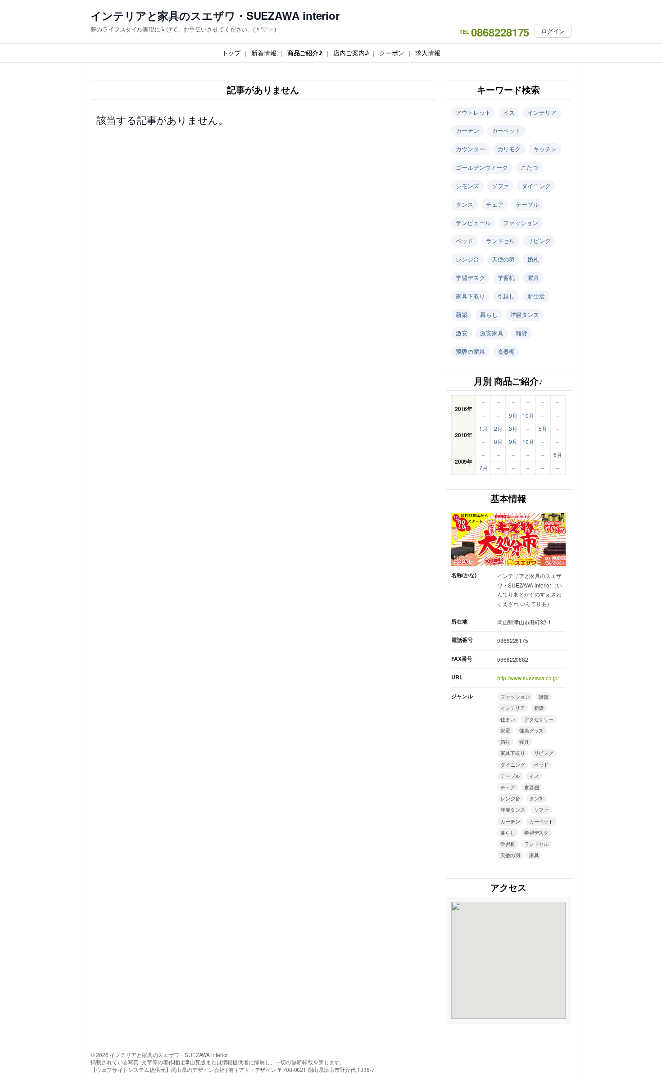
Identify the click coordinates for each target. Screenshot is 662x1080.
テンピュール (473, 222)
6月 (557, 454)
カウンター (470, 149)
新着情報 (264, 52)
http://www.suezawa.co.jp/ (528, 678)
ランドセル (500, 240)
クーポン (391, 52)
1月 (483, 428)
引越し (506, 296)
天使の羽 (503, 259)
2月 (498, 428)
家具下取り (470, 296)
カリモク (509, 149)
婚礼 (533, 259)
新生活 (536, 296)
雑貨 (521, 333)
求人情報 (427, 52)
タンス (464, 204)
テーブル (527, 204)
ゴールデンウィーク (482, 167)
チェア (494, 204)
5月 (543, 428)
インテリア (542, 112)
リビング (539, 240)
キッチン (545, 149)
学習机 (506, 277)
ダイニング (536, 185)
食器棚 (506, 351)
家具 (533, 277)
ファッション (520, 222)
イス (509, 112)
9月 (513, 415)
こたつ (529, 167)
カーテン (467, 130)
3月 (513, 428)
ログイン (553, 31)
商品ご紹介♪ (304, 52)
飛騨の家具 (470, 351)
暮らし (489, 314)
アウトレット (473, 112)
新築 (461, 314)
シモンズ (467, 185)
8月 (498, 441)
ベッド (464, 240)
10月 (528, 415)
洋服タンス (525, 314)
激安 (461, 333)
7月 (483, 467)
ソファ (500, 185)
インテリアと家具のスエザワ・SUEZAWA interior (215, 15)
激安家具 (491, 333)
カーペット (506, 130)
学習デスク (470, 277)
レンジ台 (467, 259)
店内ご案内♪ (350, 52)
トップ (231, 52)
